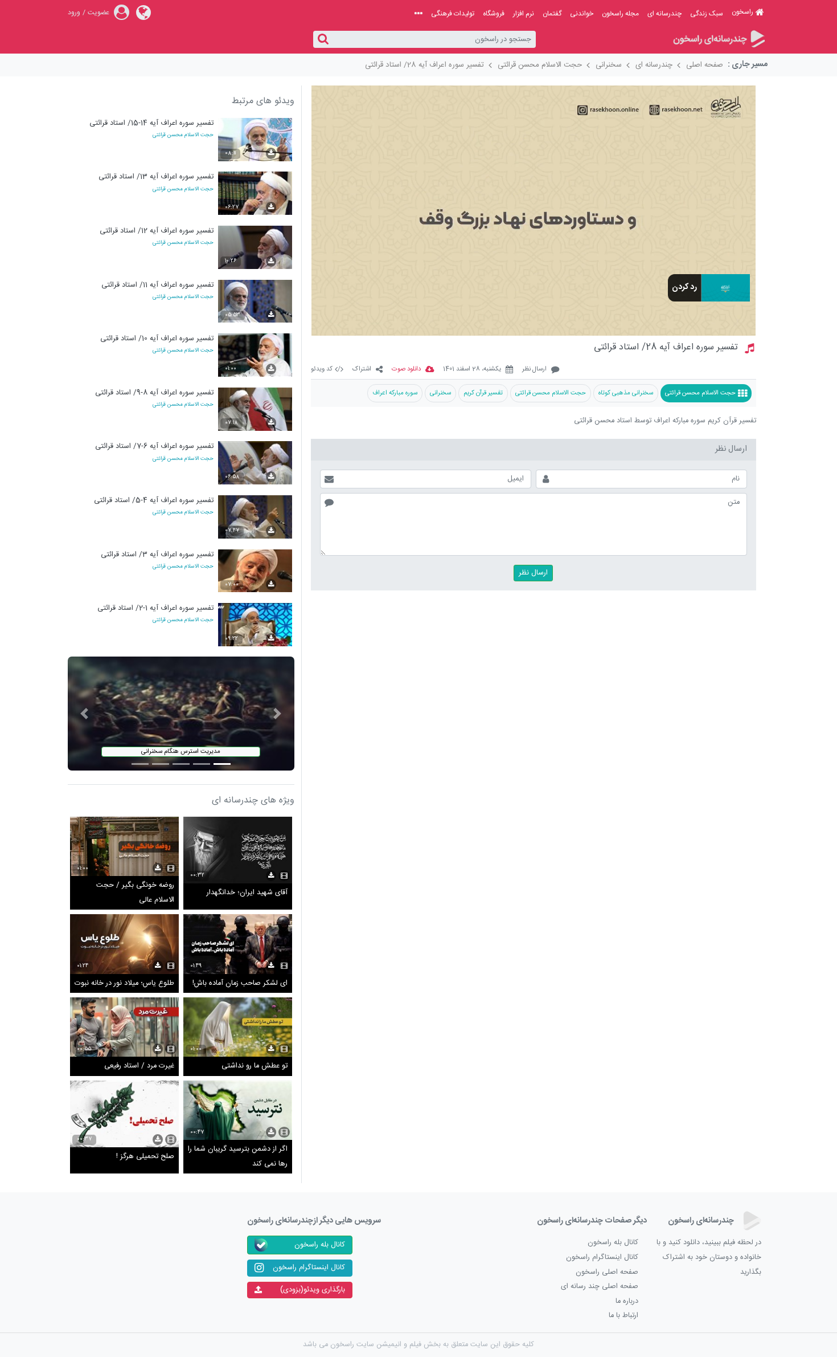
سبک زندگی (706, 13)
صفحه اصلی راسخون (607, 1272)
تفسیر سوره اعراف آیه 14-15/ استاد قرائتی (151, 123)
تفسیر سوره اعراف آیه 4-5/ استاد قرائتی (154, 500)
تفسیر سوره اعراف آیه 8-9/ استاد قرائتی (154, 393)
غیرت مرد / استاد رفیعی (139, 1066)
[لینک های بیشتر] (418, 14)
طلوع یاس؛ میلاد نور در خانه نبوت (124, 983)
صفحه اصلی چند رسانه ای (599, 1287)
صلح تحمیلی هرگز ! (145, 1157)
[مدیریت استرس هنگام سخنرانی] (181, 714)
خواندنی (581, 13)
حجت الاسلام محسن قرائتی (540, 65)
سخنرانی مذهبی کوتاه (625, 393)
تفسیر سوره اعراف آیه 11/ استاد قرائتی (157, 285)
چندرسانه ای (664, 13)
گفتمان (552, 13)
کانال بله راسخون (613, 1243)
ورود (74, 12)
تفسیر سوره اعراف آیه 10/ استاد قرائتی (157, 338)
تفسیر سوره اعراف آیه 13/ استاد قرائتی (156, 177)
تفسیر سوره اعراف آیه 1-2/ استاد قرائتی (155, 608)
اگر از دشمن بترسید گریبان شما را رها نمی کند (238, 1156)
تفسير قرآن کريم (483, 393)
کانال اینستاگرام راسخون (602, 1258)
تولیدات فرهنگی (452, 13)
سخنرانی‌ (440, 393)
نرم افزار (523, 13)
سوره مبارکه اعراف (394, 393)
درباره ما (627, 1301)
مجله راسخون (620, 13)
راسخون (742, 12)
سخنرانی (609, 65)
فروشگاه (493, 13)
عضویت (98, 12)
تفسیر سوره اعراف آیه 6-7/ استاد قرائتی (154, 446)
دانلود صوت (406, 369)
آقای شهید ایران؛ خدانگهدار (247, 893)
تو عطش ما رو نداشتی (254, 1066)
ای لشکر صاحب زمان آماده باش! (240, 983)
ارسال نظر (534, 369)
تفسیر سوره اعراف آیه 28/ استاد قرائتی (424, 65)
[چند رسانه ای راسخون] (718, 39)
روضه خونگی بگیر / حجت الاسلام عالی (135, 892)
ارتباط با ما (623, 1316)
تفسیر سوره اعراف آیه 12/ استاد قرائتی (157, 231)
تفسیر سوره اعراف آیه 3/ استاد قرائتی (157, 554)
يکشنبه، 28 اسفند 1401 (472, 369)
